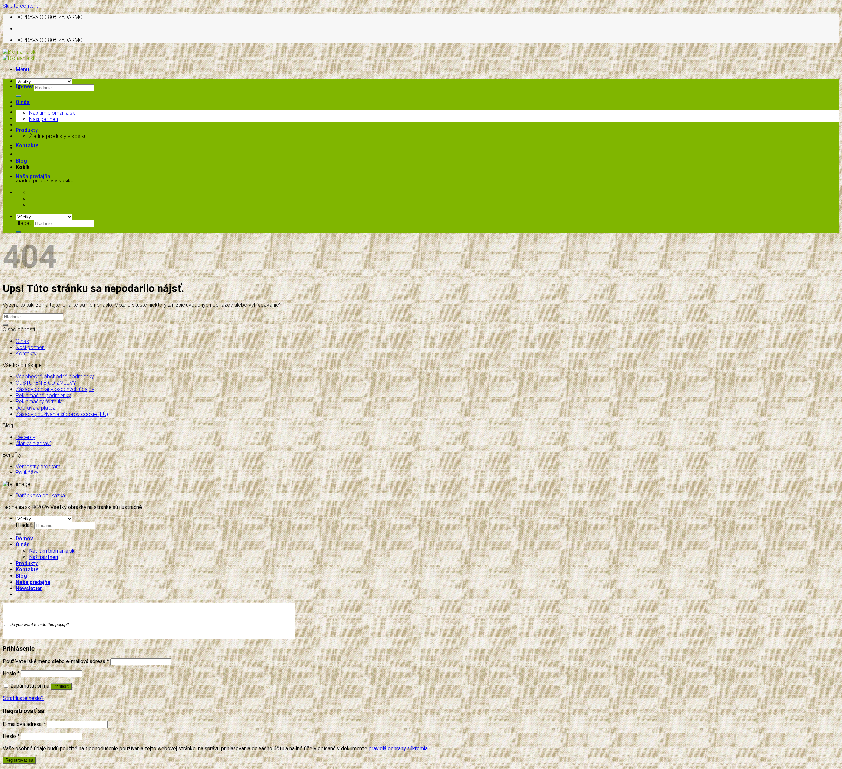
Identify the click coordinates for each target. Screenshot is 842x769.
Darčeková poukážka (40, 496)
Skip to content (20, 6)
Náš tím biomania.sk (52, 113)
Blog (21, 161)
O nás (23, 102)
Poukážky (27, 472)
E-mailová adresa (24, 724)
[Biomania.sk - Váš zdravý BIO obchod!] (19, 55)
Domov (24, 87)
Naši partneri (43, 119)
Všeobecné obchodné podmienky (55, 376)
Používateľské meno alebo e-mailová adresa (56, 661)
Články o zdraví (33, 443)
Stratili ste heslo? (23, 698)
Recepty (25, 437)
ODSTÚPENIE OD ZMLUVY (46, 383)
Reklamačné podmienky (43, 395)
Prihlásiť (61, 686)
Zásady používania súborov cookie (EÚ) (62, 414)
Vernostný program (38, 466)
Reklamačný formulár (40, 401)
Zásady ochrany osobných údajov (55, 389)
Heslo (11, 673)
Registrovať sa (19, 760)
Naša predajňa (33, 176)
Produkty (27, 130)
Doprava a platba (36, 408)
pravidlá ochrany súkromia (398, 748)
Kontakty (27, 145)
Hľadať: (24, 223)
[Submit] (18, 96)
